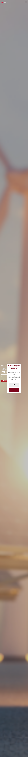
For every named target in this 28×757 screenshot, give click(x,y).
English (14, 390)
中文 (14, 385)
